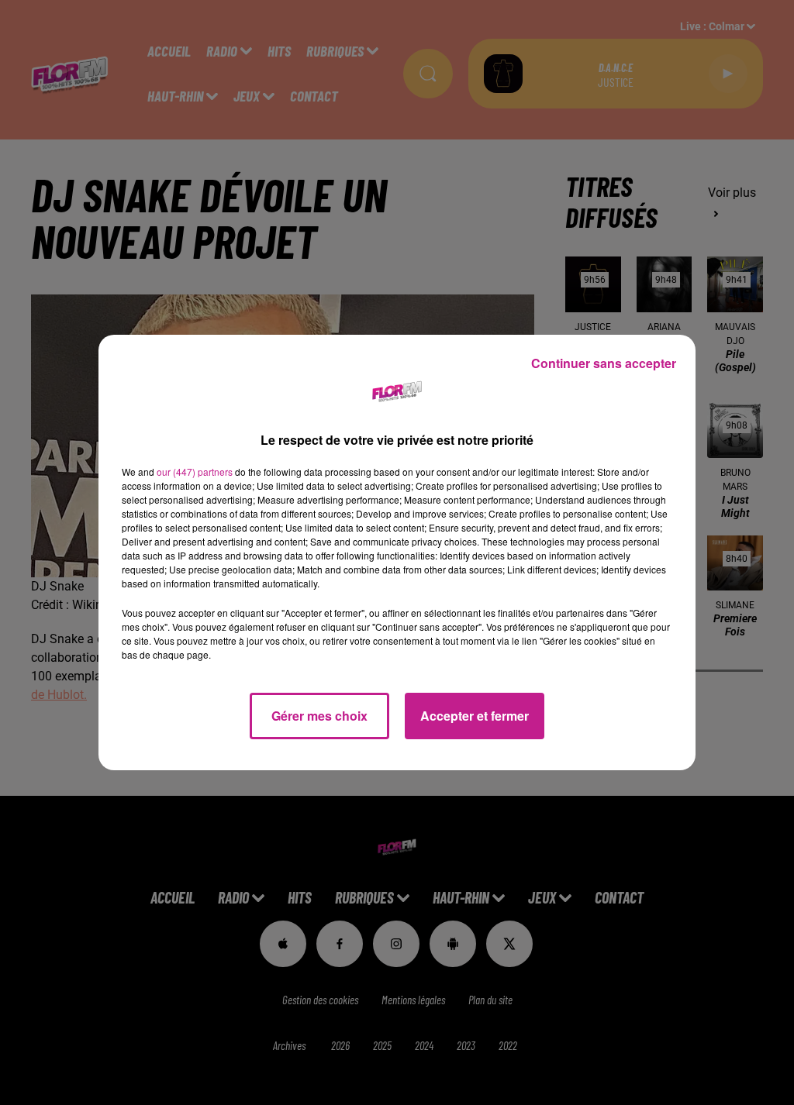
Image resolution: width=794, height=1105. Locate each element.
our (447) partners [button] (195, 471)
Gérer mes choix (319, 716)
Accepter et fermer (474, 716)
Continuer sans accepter (603, 363)
